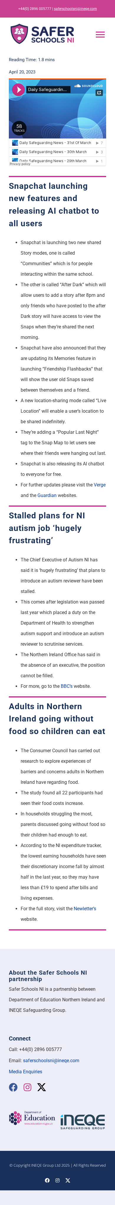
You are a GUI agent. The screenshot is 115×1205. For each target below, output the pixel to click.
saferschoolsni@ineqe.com (75, 9)
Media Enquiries (25, 1071)
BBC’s (67, 686)
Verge (100, 485)
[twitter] (41, 1087)
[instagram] (27, 1087)
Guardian (47, 495)
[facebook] (13, 1087)
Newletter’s (85, 908)
